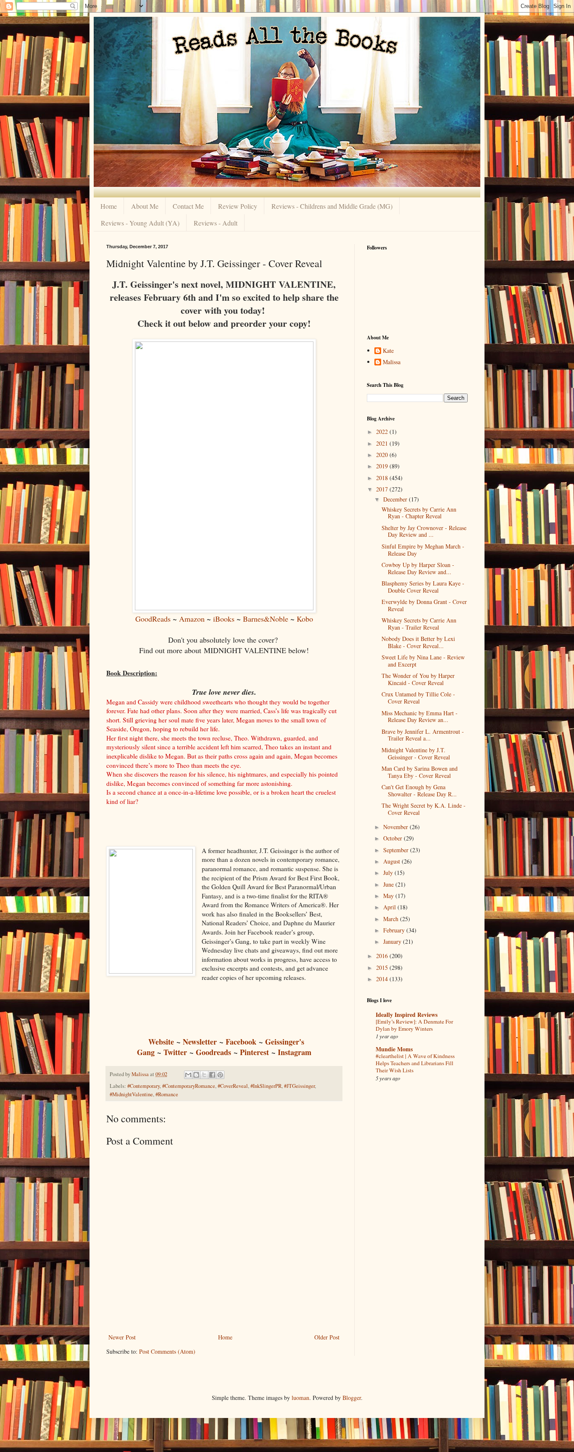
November (396, 827)
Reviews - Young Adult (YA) (140, 222)
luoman (300, 1398)
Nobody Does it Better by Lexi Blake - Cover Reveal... (418, 642)
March (391, 919)
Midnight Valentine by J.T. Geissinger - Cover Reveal (416, 753)
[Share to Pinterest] (220, 1075)
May (389, 896)
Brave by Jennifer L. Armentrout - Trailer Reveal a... (423, 735)
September (396, 850)
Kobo (305, 619)
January (393, 941)
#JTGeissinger (299, 1086)
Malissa (391, 362)
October (393, 838)
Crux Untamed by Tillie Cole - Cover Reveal (418, 697)
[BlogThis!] (196, 1075)
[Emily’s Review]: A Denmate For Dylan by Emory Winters (414, 1025)
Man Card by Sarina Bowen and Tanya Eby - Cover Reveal (420, 772)
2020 (383, 455)
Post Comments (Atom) (167, 1351)
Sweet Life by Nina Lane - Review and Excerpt (423, 660)
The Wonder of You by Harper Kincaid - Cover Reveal (418, 679)
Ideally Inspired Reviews (406, 1014)
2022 (383, 432)
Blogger (351, 1398)
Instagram (294, 1052)
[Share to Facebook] (212, 1075)
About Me (144, 206)
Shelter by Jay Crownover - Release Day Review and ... (424, 531)
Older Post (327, 1337)
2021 (383, 443)
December (396, 499)
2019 (383, 466)
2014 (383, 979)
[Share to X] (204, 1075)
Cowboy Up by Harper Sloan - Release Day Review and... (418, 568)
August (392, 861)
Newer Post (122, 1337)
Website (161, 1041)
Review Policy (237, 206)
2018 (383, 478)
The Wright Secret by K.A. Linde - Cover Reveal (424, 809)
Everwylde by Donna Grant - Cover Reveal (424, 605)
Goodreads (213, 1052)
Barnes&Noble (265, 619)
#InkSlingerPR (266, 1086)
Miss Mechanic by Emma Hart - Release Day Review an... (420, 716)
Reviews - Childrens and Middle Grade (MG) (331, 206)
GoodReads (153, 619)
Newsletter (200, 1041)
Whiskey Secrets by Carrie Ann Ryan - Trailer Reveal (419, 623)
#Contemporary (143, 1086)
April (390, 907)
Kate (388, 350)
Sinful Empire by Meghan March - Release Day (423, 549)
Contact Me (188, 206)
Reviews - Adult (215, 222)
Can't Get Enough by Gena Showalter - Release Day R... (419, 790)
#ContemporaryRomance (188, 1086)
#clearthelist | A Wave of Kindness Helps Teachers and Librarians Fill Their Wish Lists (415, 1063)
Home (108, 206)
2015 (383, 968)
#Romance (166, 1094)
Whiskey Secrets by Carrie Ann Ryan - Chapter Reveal (419, 512)
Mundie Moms (394, 1049)
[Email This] (188, 1075)
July (389, 873)
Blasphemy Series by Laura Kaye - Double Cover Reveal (423, 586)
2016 (383, 956)
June (389, 884)
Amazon (192, 619)
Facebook (241, 1041)
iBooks (225, 619)
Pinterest (254, 1052)
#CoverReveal (233, 1086)
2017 (383, 489)
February (394, 930)
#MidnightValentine (131, 1094)
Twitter (175, 1052)
